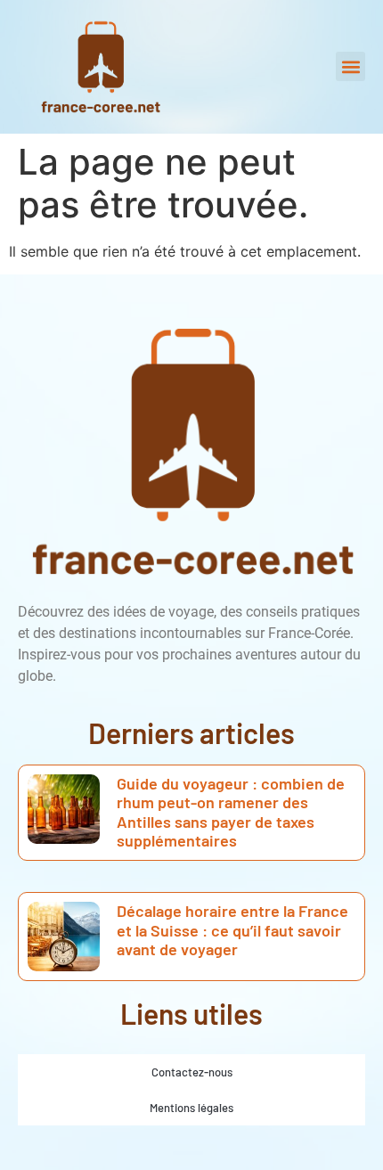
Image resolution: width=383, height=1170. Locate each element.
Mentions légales (191, 1107)
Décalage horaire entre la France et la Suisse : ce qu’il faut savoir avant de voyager (232, 930)
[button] (350, 66)
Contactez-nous (191, 1072)
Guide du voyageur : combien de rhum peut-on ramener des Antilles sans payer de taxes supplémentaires (231, 812)
